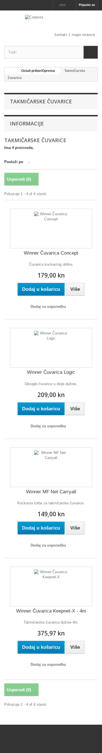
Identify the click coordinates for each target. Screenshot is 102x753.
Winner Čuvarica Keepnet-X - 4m (51, 611)
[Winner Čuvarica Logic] (51, 348)
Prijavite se (87, 5)
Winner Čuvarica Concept (51, 253)
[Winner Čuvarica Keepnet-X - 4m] (51, 586)
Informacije (27, 123)
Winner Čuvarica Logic (51, 372)
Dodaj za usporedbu (48, 306)
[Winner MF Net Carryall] (51, 467)
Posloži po (13, 162)
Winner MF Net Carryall (51, 491)
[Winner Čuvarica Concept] (51, 229)
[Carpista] (51, 23)
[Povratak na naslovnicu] (10, 70)
